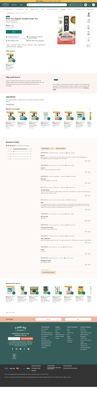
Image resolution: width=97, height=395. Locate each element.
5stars (10, 148)
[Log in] (85, 4)
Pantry (42, 9)
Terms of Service (36, 365)
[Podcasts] (28, 349)
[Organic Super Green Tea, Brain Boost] (22, 290)
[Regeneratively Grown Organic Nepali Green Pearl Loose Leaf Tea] (46, 290)
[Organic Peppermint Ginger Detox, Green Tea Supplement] (57, 290)
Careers (57, 338)
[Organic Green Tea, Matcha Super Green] (81, 116)
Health (82, 342)
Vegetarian (70, 340)
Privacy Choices (67, 365)
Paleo (68, 330)
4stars (10, 151)
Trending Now (19, 9)
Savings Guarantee (46, 343)
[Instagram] (17, 349)
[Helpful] (85, 161)
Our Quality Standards (46, 332)
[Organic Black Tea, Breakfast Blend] (11, 116)
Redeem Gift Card (59, 334)
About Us (43, 330)
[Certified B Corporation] (14, 356)
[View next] (89, 109)
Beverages (62, 9)
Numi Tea (8, 20)
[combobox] (47, 4)
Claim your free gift (77, 4)
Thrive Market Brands (46, 342)
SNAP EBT (43, 347)
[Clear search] (66, 5)
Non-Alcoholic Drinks (79, 9)
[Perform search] (28, 5)
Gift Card (83, 329)
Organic (69, 338)
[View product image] (66, 30)
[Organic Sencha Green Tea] (46, 116)
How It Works (44, 329)
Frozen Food (84, 338)
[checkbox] (19, 149)
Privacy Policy (51, 365)
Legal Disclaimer (10, 104)
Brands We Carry (45, 340)
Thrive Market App (45, 345)
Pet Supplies (84, 349)
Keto (68, 329)
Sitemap (33, 370)
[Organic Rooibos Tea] (57, 116)
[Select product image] (88, 14)
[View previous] (86, 109)
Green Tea (18, 13)
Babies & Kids (90, 9)
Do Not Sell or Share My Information (54, 368)
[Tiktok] (24, 349)
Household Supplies (85, 347)
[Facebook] (13, 349)
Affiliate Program (59, 336)
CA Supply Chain (35, 368)
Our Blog (43, 338)
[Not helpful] (88, 161)
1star (10, 158)
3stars (10, 153)
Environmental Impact (46, 334)
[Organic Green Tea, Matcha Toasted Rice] (11, 58)
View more (20, 46)
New (27, 9)
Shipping (57, 332)
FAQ (78, 319)
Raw (68, 334)
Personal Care (84, 345)
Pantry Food (83, 330)
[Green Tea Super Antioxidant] (81, 290)
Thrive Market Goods (8, 9)
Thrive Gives (44, 336)
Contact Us (58, 329)
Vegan (68, 336)
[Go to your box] (93, 4)
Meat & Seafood (34, 9)
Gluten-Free (70, 332)
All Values (69, 342)
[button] (93, 4)
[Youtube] (21, 349)
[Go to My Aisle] (5, 4)
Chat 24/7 (48, 319)
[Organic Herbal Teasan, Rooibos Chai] (69, 116)
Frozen (69, 9)
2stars (10, 156)
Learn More (41, 40)
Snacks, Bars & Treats (52, 9)
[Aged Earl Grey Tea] (22, 116)
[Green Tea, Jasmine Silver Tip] (34, 290)
